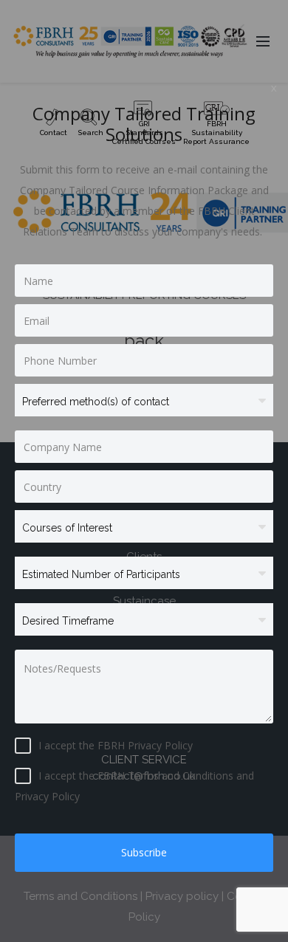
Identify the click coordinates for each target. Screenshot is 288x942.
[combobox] (144, 402)
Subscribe (144, 852)
